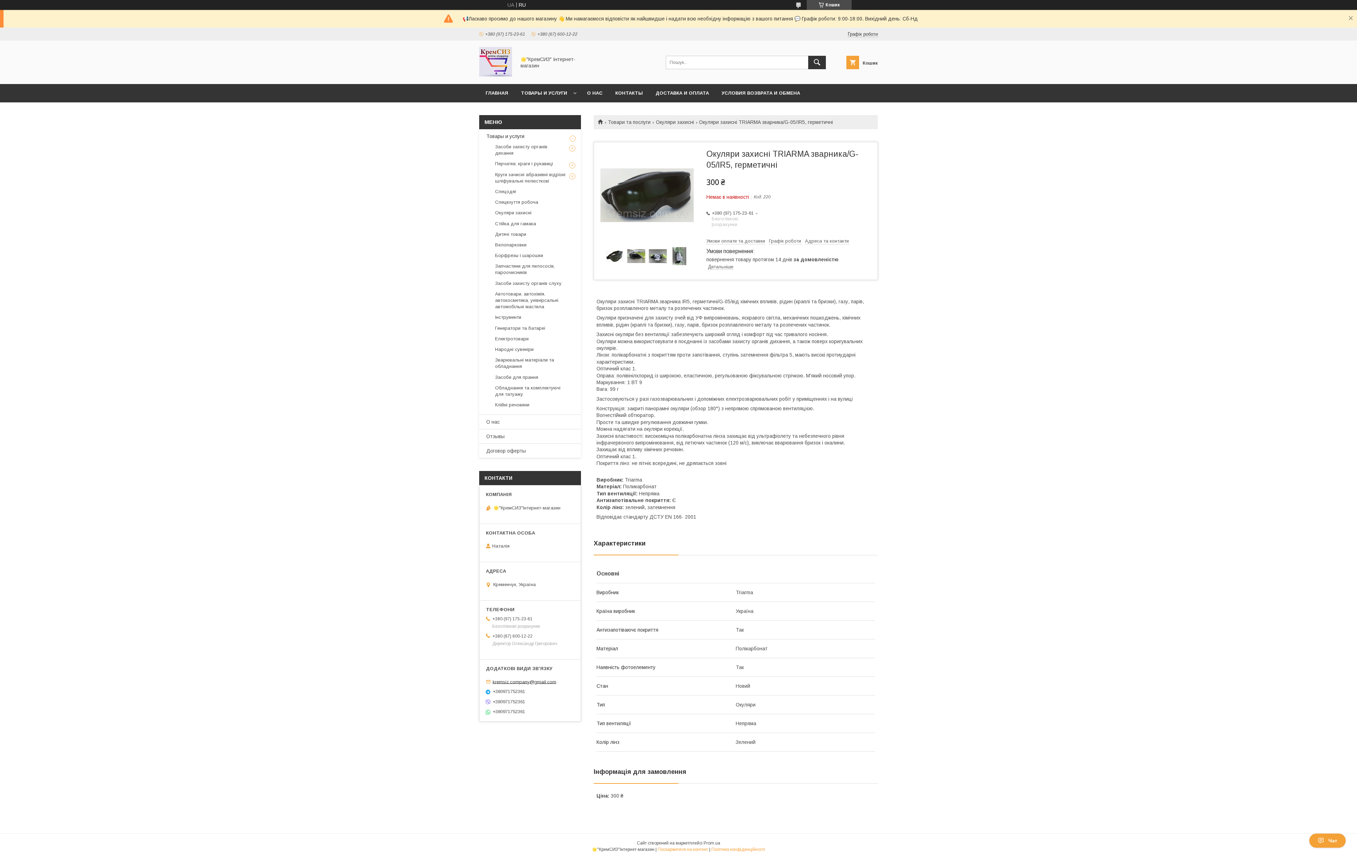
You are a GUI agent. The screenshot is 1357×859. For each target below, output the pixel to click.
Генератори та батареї (520, 328)
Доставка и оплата (682, 93)
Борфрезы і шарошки (519, 255)
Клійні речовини (512, 404)
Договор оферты (506, 451)
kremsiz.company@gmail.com (524, 681)
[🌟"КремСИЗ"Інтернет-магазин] (495, 75)
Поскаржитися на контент (683, 849)
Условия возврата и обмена (761, 93)
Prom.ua (712, 843)
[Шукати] (817, 62)
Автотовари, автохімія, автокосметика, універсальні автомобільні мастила (526, 300)
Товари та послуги (629, 122)
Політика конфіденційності (738, 849)
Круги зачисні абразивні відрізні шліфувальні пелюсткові (530, 178)
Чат (1332, 840)
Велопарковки (511, 244)
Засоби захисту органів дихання (521, 150)
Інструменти (508, 317)
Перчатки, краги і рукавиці (524, 163)
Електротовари (512, 338)
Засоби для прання (516, 377)
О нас (595, 93)
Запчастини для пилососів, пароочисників (525, 269)
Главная (497, 93)
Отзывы (495, 436)
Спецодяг (506, 191)
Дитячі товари (510, 234)
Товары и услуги (544, 93)
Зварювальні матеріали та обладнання (524, 363)
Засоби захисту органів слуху (528, 283)
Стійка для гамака (515, 223)
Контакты (629, 93)
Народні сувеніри (514, 349)
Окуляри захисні (675, 122)
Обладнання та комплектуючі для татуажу (527, 391)
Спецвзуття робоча (516, 202)
